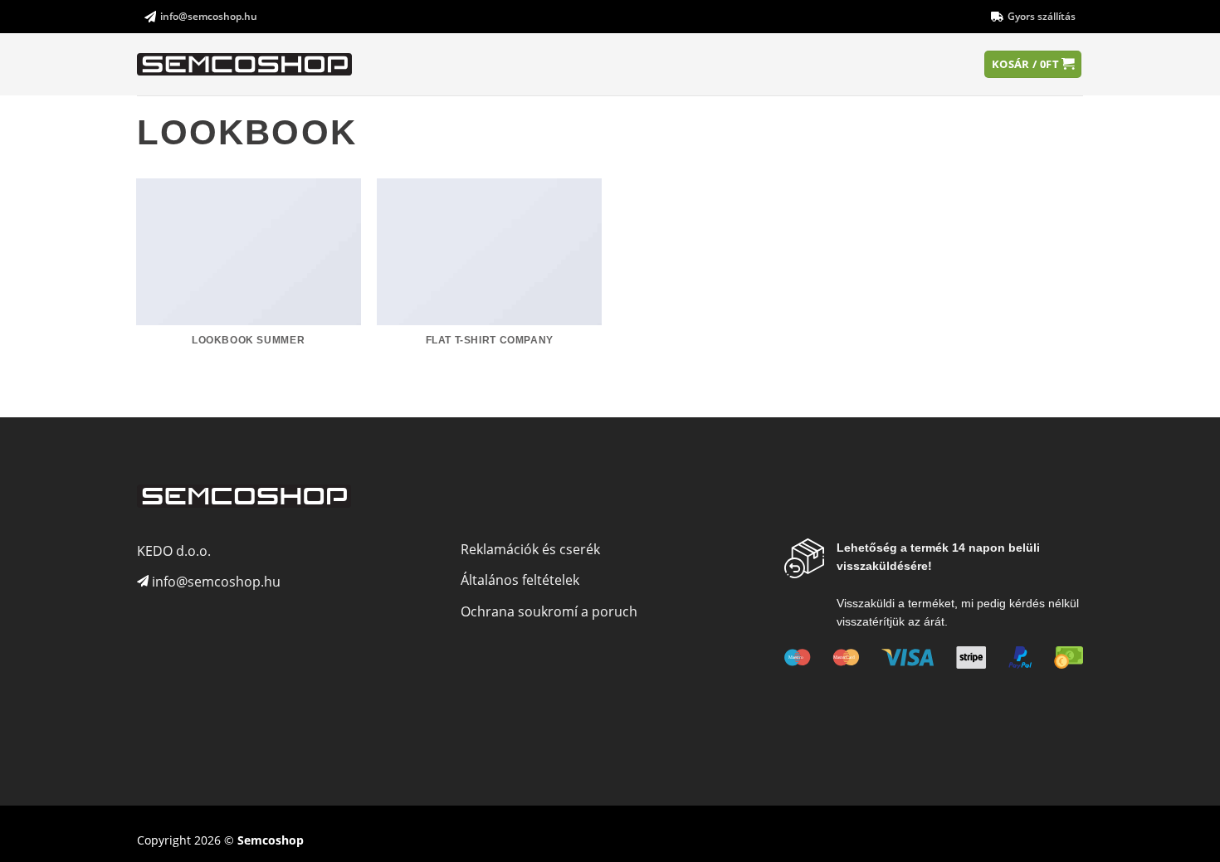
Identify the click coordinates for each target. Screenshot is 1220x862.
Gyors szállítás (1042, 16)
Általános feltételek (520, 580)
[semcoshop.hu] (245, 64)
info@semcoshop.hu (208, 16)
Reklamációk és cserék (530, 549)
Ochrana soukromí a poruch (549, 611)
